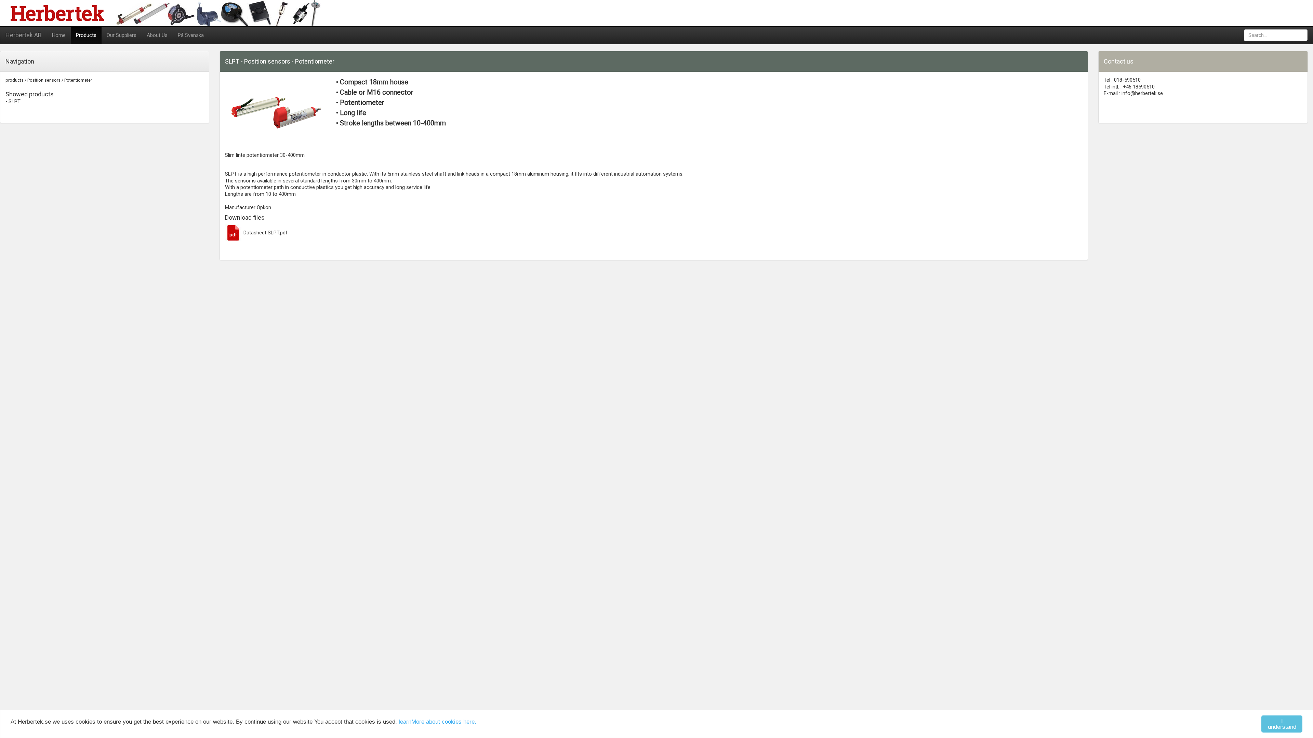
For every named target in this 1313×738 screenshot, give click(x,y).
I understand (1282, 724)
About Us (157, 35)
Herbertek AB (23, 35)
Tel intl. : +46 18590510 (1129, 87)
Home (59, 35)
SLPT (15, 101)
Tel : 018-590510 (1122, 80)
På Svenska (191, 35)
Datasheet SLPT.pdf (265, 233)
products (14, 80)
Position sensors (44, 80)
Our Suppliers (121, 35)
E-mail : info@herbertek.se (1133, 93)
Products (86, 35)
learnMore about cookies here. (437, 722)
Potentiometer (78, 80)
